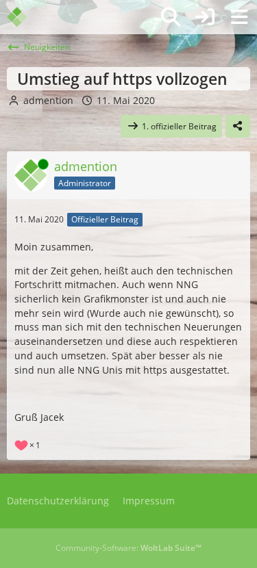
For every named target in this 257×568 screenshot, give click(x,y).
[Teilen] (237, 126)
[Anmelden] (205, 17)
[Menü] (239, 17)
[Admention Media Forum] (25, 17)
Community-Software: (128, 548)
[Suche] (170, 17)
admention (48, 100)
